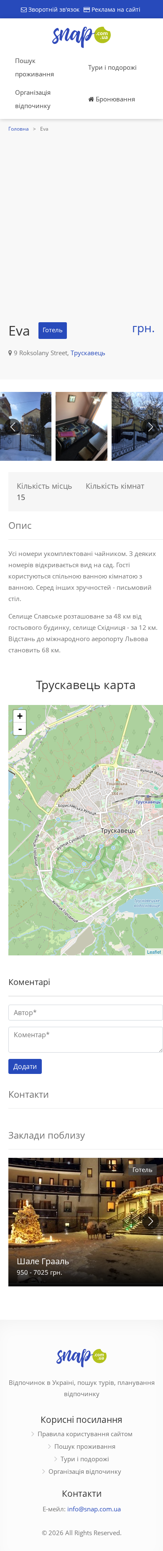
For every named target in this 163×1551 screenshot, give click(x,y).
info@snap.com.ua (94, 1509)
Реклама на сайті (115, 9)
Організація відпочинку (33, 99)
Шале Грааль (43, 1261)
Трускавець (88, 353)
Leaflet (154, 951)
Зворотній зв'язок (53, 9)
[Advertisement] (81, 220)
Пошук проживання (34, 67)
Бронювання (114, 99)
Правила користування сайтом (85, 1434)
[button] (150, 427)
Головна (18, 128)
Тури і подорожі (112, 67)
